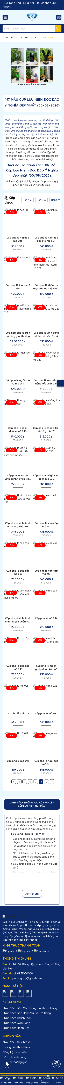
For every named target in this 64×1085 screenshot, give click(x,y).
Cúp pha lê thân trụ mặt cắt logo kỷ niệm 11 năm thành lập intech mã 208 (46, 287)
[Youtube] (21, 992)
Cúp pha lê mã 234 (46, 618)
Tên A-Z (27, 199)
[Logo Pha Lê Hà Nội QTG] (32, 17)
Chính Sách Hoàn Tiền (16, 1028)
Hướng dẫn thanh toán (17, 1047)
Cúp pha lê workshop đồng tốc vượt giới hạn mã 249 (46, 382)
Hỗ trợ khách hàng (14, 1057)
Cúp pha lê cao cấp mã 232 (17, 572)
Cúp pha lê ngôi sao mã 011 (46, 762)
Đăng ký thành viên (15, 1052)
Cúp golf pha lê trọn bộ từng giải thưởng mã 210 (18, 334)
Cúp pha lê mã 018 (18, 760)
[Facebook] (13, 992)
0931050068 (25, 973)
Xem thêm (32, 893)
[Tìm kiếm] (58, 28)
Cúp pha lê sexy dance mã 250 (17, 429)
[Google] (29, 992)
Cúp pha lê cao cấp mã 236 (17, 667)
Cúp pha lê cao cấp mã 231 (46, 525)
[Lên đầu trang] (56, 1054)
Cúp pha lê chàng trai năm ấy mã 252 (46, 429)
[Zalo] (5, 992)
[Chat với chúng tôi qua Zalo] (54, 1076)
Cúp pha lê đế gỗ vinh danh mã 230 (46, 477)
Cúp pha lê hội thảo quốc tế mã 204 (46, 239)
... (24, 781)
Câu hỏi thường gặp (15, 1062)
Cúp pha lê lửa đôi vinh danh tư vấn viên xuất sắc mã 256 (18, 477)
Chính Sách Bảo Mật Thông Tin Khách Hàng (30, 1008)
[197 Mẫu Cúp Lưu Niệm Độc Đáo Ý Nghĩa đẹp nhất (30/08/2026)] (32, 66)
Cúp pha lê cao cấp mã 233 (46, 572)
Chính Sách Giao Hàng (16, 1023)
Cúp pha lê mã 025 (17, 713)
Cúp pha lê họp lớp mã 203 (17, 239)
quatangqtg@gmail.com (26, 978)
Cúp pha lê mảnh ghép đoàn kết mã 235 (46, 667)
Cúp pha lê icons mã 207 (18, 287)
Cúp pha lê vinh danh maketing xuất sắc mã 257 (18, 525)
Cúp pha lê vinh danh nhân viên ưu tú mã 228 (46, 334)
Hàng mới (56, 199)
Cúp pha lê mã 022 (46, 713)
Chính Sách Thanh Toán (17, 1018)
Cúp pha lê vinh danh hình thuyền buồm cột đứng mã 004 (17, 620)
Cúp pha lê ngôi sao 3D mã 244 (18, 382)
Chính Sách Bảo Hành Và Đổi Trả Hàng (27, 1013)
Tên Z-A (41, 199)
